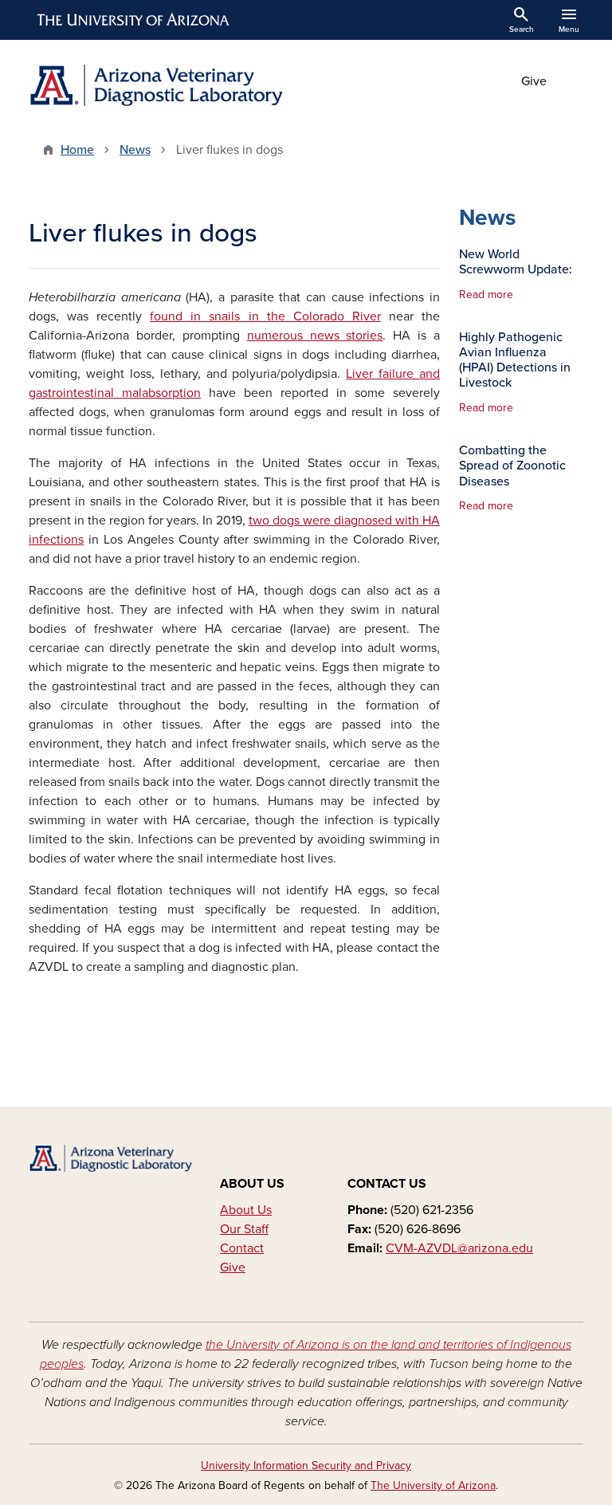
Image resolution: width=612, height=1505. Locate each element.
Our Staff (244, 1229)
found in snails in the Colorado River (265, 316)
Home (77, 150)
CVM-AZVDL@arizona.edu (459, 1248)
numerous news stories (315, 336)
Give (534, 81)
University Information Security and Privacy (306, 1465)
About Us (246, 1210)
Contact (242, 1248)
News (135, 150)
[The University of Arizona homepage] (134, 20)
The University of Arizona (433, 1485)
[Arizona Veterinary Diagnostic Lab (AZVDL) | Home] (162, 85)
